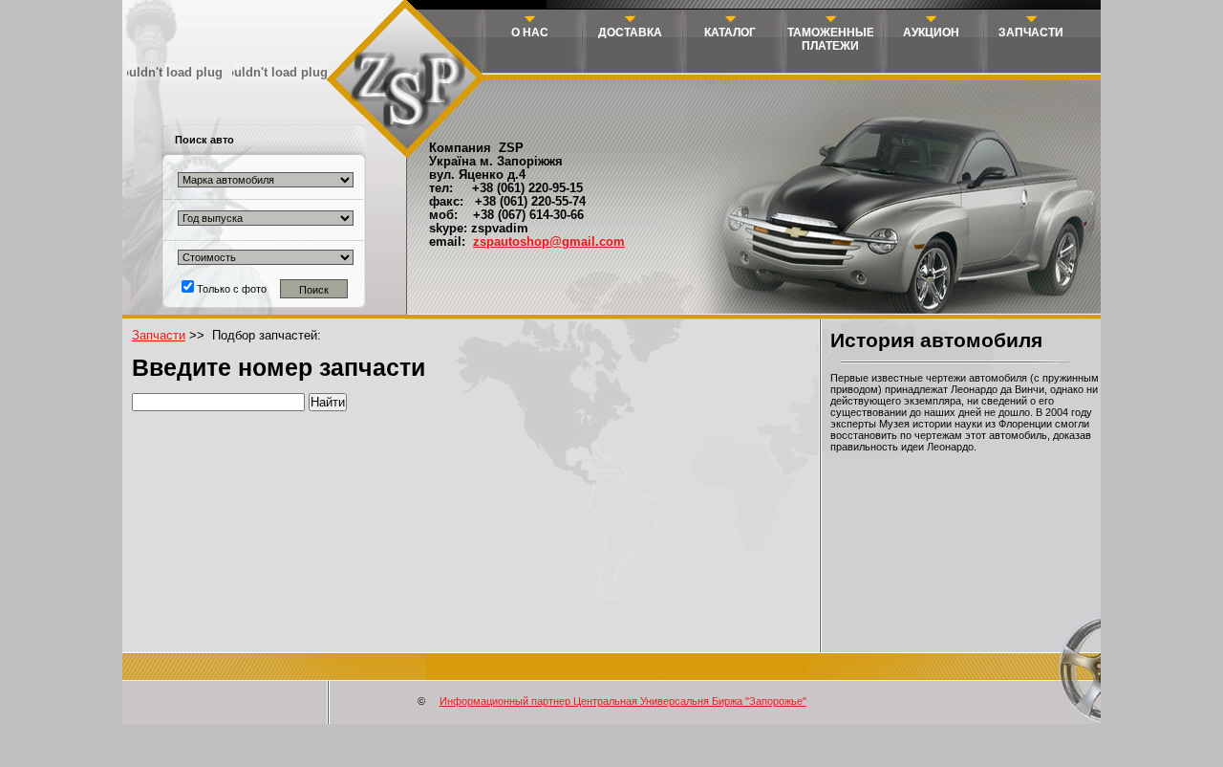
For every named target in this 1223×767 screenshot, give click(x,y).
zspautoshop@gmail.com (549, 242)
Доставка (630, 32)
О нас (529, 32)
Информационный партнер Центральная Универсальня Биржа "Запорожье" (623, 701)
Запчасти (1030, 32)
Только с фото (230, 289)
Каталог (730, 32)
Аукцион (931, 32)
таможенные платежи (830, 39)
